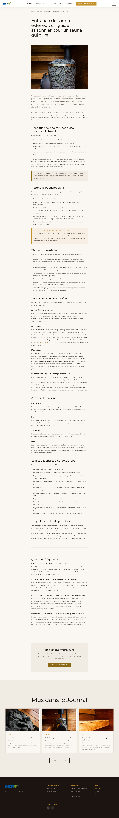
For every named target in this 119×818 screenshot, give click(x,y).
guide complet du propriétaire (56, 531)
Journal (62, 3)
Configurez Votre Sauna (86, 4)
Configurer (98, 791)
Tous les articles (59, 760)
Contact (70, 3)
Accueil (29, 3)
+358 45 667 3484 (76, 796)
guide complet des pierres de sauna (45, 342)
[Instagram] (48, 808)
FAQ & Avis (98, 788)
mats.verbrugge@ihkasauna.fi (79, 788)
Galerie (54, 3)
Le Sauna (46, 3)
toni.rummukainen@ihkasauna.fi (79, 794)
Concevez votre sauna (59, 665)
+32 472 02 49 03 (76, 791)
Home (33, 11)
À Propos (38, 3)
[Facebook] (52, 808)
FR (114, 3)
